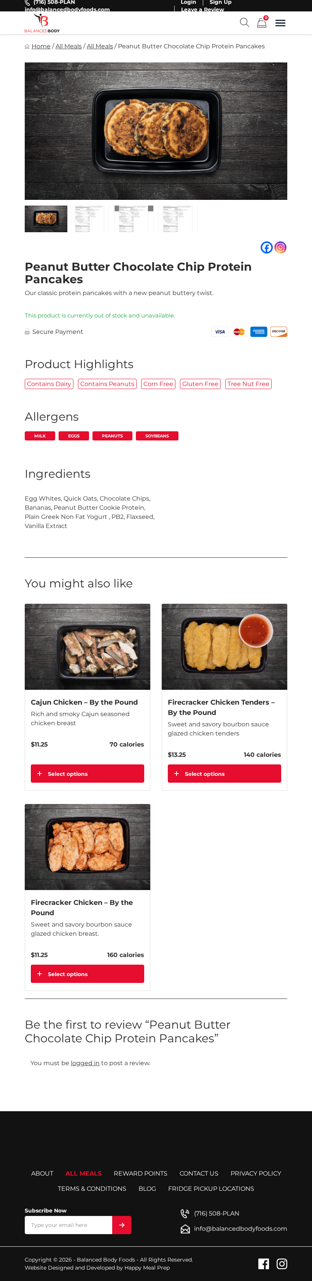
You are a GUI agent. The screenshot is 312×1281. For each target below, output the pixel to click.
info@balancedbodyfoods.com (67, 9)
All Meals (69, 46)
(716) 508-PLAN (216, 1213)
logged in (85, 1063)
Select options (68, 774)
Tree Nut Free (248, 384)
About (42, 1173)
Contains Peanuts (107, 384)
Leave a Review (202, 9)
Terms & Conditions (92, 1188)
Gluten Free (200, 384)
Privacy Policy (256, 1173)
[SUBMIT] (121, 1225)
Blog (147, 1188)
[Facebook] (267, 247)
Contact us (199, 1173)
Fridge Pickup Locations (211, 1188)
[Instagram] (280, 247)
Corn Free (158, 384)
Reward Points (140, 1173)
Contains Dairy (49, 384)
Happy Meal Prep (147, 1267)
